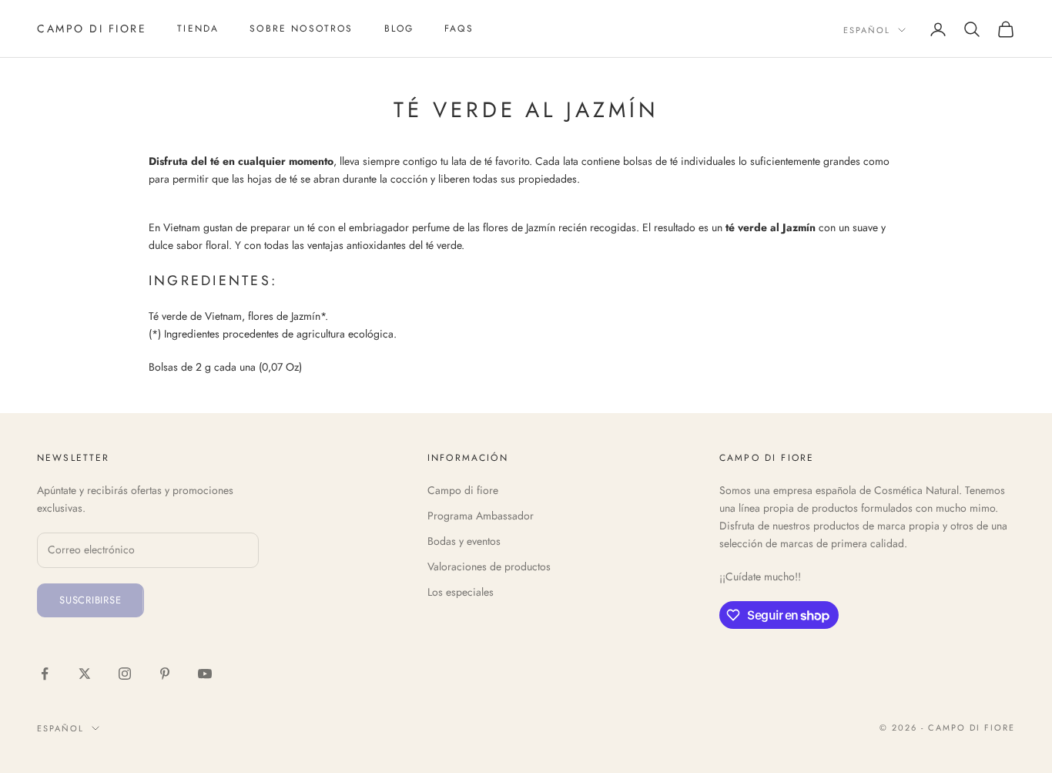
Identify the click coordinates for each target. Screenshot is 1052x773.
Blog (399, 28)
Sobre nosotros (301, 28)
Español (866, 30)
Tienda (198, 28)
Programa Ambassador (480, 515)
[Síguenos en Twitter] (84, 673)
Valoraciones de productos (489, 566)
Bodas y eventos (464, 541)
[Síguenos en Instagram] (124, 673)
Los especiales (460, 592)
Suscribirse (90, 600)
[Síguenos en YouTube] (205, 673)
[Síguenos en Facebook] (44, 673)
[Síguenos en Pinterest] (165, 673)
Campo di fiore (462, 490)
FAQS (459, 28)
